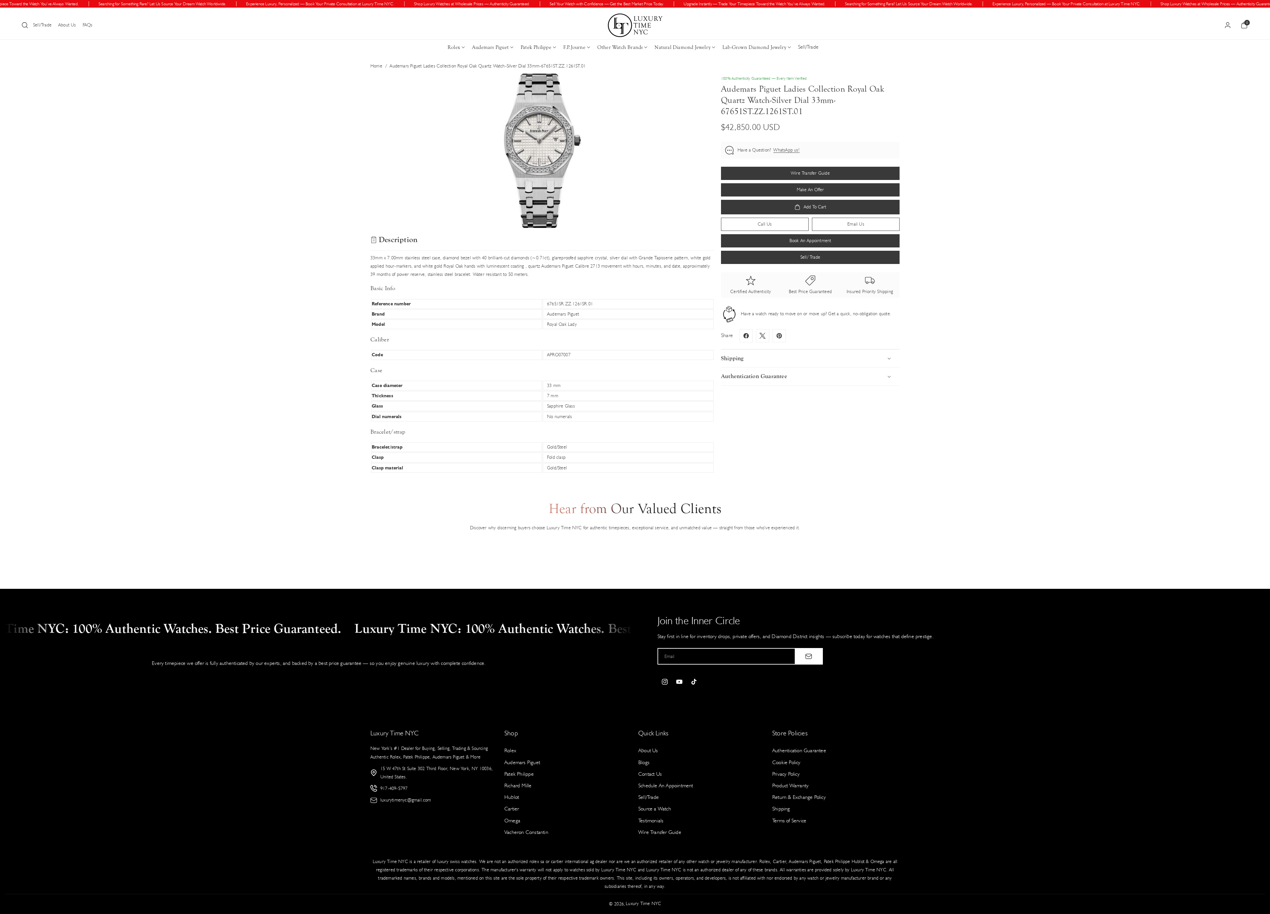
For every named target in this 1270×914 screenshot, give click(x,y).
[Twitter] (762, 335)
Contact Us (650, 774)
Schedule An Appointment (665, 785)
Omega (512, 820)
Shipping (781, 808)
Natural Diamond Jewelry (682, 47)
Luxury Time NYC (643, 903)
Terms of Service (789, 820)
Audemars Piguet (490, 47)
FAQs (88, 25)
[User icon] (1227, 25)
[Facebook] (746, 335)
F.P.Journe (574, 47)
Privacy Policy (786, 774)
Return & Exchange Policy (799, 797)
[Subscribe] (809, 656)
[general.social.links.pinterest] (779, 335)
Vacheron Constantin (526, 832)
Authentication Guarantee (799, 750)
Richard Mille (518, 785)
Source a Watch (654, 808)
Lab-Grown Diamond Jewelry (754, 47)
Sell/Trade (42, 25)
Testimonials (650, 820)
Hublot (511, 797)
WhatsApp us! (786, 150)
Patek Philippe (536, 47)
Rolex (453, 47)
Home (376, 66)
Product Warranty (790, 785)
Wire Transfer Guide (659, 832)
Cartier (511, 808)
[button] (25, 25)
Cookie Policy (786, 762)
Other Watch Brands (620, 47)
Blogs (644, 762)
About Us (67, 25)
